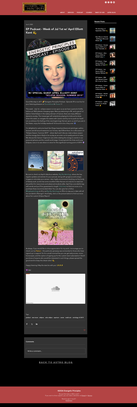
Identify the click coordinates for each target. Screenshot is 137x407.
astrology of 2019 (78, 317)
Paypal (84, 395)
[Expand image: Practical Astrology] (36, 161)
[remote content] (55, 289)
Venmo (90, 395)
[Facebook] (108, 2)
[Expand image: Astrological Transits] (75, 161)
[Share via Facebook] (27, 324)
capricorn (56, 317)
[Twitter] (111, 2)
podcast (28, 317)
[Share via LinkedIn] (37, 324)
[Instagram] (106, 2)
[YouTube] (114, 2)
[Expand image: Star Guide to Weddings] (56, 161)
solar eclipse (48, 317)
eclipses (41, 317)
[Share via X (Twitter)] (32, 324)
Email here (69, 400)
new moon (35, 317)
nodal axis (68, 317)
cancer (62, 317)
